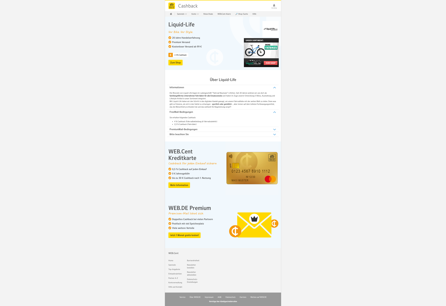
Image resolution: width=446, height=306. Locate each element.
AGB (219, 297)
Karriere (243, 297)
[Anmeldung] (274, 5)
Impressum (209, 297)
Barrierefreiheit (193, 260)
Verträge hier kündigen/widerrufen (223, 301)
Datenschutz (231, 297)
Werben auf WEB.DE (258, 297)
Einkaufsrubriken (175, 274)
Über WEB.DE (195, 297)
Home (170, 260)
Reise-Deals (208, 14)
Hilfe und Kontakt (175, 287)
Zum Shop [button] (175, 62)
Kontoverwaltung (175, 282)
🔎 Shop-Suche (241, 14)
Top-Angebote (174, 269)
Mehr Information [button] (179, 185)
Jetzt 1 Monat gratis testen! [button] (184, 235)
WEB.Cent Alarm (224, 14)
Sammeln (172, 265)
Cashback (171, 6)
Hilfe (254, 14)
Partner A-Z (173, 278)
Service (182, 297)
